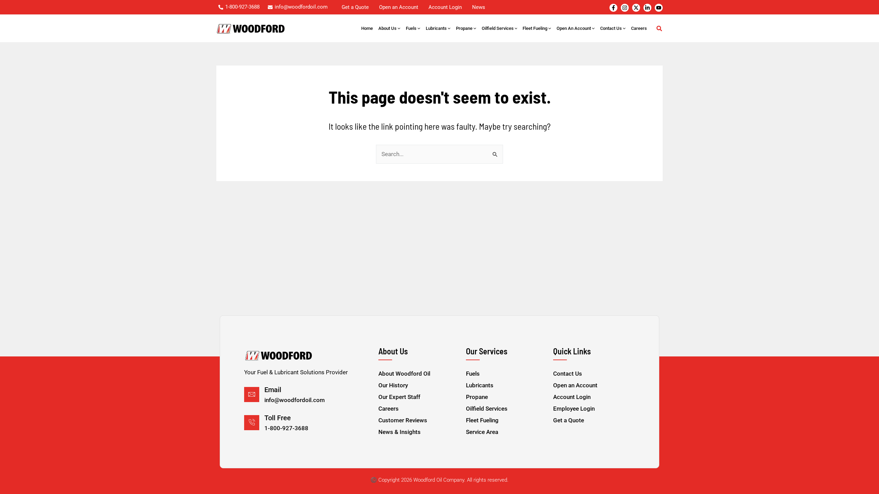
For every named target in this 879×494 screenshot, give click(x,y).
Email (272, 390)
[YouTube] (659, 8)
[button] (398, 28)
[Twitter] (636, 8)
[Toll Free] (251, 422)
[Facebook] (613, 8)
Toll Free (277, 418)
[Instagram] (625, 8)
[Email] (251, 394)
